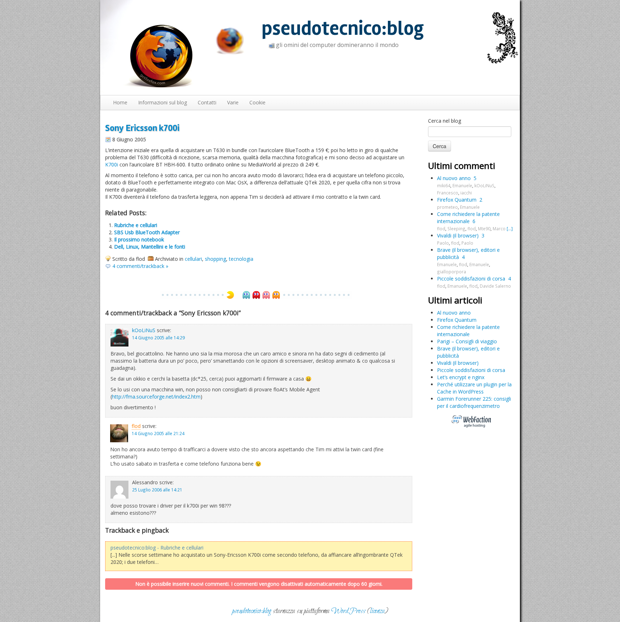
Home (120, 102)
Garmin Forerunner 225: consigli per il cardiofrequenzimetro (474, 402)
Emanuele (462, 185)
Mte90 (484, 228)
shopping (215, 258)
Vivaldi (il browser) (458, 235)
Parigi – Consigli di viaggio (467, 341)
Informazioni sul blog (162, 102)
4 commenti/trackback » (140, 266)
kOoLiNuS (143, 330)
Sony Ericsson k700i (142, 128)
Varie (233, 102)
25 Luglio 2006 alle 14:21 (157, 490)
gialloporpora (451, 271)
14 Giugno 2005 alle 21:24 (158, 433)
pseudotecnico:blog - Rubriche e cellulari (157, 547)
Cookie (257, 102)
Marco (499, 228)
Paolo (443, 243)
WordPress (348, 611)
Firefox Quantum (456, 199)
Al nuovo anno (454, 178)
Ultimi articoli (455, 300)
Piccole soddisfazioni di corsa (471, 278)
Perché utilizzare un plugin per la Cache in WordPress (474, 388)
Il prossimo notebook (139, 239)
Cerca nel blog (444, 120)
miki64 (443, 185)
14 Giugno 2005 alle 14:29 (158, 337)
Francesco (447, 192)
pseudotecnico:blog (343, 29)
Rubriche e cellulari (135, 225)
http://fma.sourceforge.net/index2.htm (156, 396)
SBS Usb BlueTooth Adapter (147, 232)
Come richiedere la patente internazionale (468, 218)
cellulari (193, 258)
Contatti (207, 102)
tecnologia (241, 258)
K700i (111, 164)
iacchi (466, 192)
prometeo (447, 207)
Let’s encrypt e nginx (460, 377)
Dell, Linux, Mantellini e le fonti (149, 246)
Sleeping (456, 228)
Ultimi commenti (461, 165)
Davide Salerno (495, 286)
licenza (377, 611)
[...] (510, 228)
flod (136, 426)
